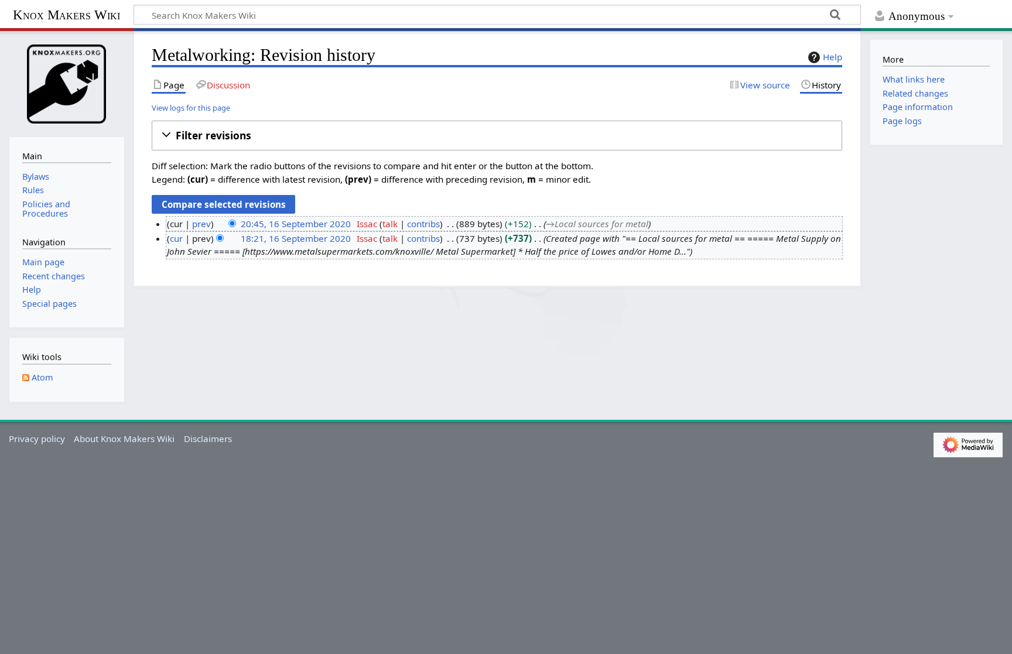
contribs (423, 224)
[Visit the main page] (67, 82)
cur (176, 238)
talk (390, 224)
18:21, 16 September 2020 (296, 238)
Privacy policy (37, 438)
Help (832, 57)
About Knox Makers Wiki (124, 438)
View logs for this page (191, 107)
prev (201, 224)
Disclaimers (208, 438)
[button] (497, 136)
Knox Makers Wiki (66, 15)
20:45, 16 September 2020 (296, 224)
